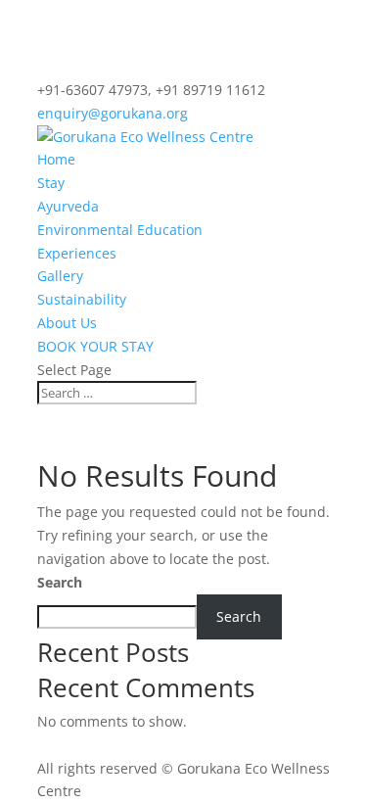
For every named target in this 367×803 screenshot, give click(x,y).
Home (56, 159)
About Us (67, 322)
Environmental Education (120, 229)
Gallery (60, 275)
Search (59, 582)
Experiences (76, 253)
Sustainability (81, 299)
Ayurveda (68, 206)
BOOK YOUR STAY (95, 346)
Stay (51, 182)
